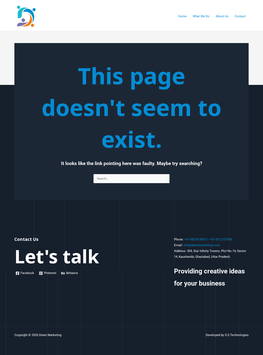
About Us (222, 16)
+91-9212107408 (221, 239)
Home (182, 16)
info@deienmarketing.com (201, 245)
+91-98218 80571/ (196, 239)
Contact (240, 16)
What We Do (201, 16)
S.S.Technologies (237, 335)
